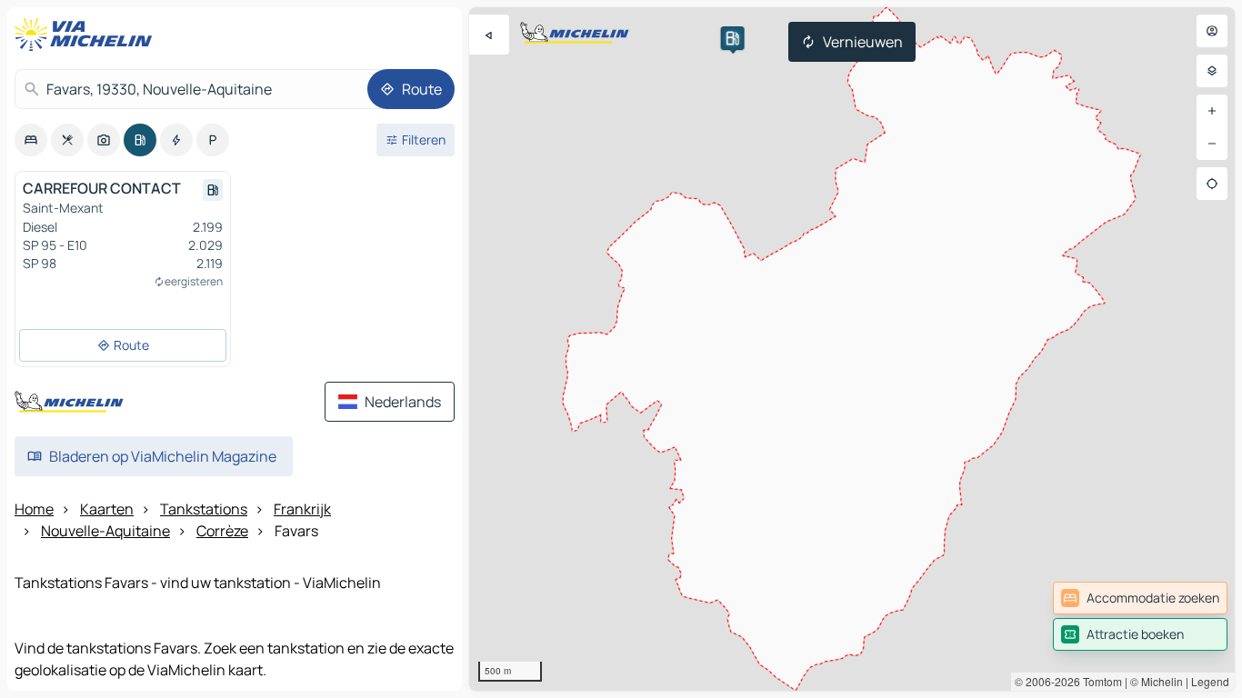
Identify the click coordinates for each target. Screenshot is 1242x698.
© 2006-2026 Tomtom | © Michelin (1099, 681)
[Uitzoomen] (1212, 143)
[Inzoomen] (1212, 111)
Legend (1210, 681)
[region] (852, 349)
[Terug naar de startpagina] (87, 35)
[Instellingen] (1212, 71)
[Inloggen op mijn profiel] (1212, 31)
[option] (31, 140)
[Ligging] (1212, 183)
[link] (1140, 598)
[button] (733, 38)
